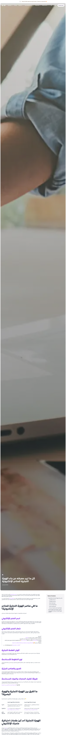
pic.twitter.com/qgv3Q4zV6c (27, 643)
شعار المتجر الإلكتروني (52, 601)
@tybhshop (35, 640)
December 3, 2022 (16, 645)
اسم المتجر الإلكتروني (52, 599)
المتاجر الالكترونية (13, 594)
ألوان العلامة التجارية (52, 603)
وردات (6, 728)
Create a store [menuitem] (60, 5)
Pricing (15, 5)
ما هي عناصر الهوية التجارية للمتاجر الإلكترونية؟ (55, 598)
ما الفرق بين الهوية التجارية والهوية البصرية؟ (55, 609)
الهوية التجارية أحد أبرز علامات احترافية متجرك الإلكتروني (55, 611)
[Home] (3, 5)
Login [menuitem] (55, 5)
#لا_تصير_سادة (24, 640)
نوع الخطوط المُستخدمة (52, 604)
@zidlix (26, 637)
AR (51, 5)
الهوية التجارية (11, 598)
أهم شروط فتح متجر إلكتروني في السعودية (9, 685)
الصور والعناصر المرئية (52, 606)
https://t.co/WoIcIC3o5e (17, 643)
